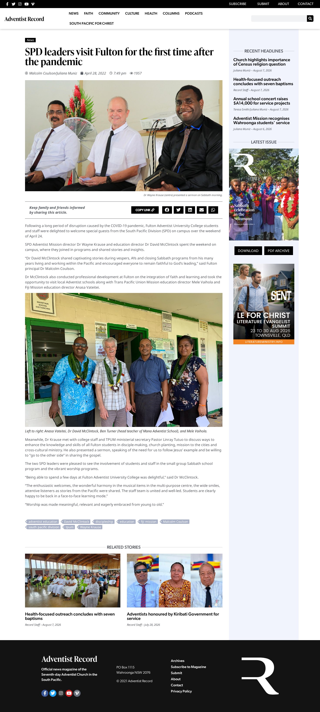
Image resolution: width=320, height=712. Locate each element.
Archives (177, 661)
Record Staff (32, 625)
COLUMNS (171, 13)
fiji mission (149, 521)
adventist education (43, 521)
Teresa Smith (241, 109)
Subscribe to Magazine (188, 667)
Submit (176, 673)
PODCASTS (194, 13)
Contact (177, 685)
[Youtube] (26, 4)
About (175, 679)
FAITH (88, 13)
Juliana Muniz (67, 73)
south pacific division (44, 527)
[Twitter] (14, 4)
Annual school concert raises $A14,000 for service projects (261, 101)
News (30, 40)
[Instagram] (20, 4)
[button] (145, 210)
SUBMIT (263, 4)
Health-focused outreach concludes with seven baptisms (70, 616)
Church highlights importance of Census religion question (261, 62)
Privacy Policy (181, 691)
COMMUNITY (109, 13)
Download (248, 250)
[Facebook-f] (7, 4)
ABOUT (283, 4)
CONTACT (305, 4)
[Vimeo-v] (33, 4)
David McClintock (76, 521)
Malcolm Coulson (42, 73)
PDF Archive (279, 250)
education (127, 521)
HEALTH (151, 13)
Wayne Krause (90, 527)
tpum (70, 527)
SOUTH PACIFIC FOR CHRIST (91, 23)
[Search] (310, 18)
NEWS (74, 13)
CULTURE (132, 13)
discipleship (104, 521)
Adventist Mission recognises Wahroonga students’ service (261, 120)
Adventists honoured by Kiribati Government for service (173, 616)
